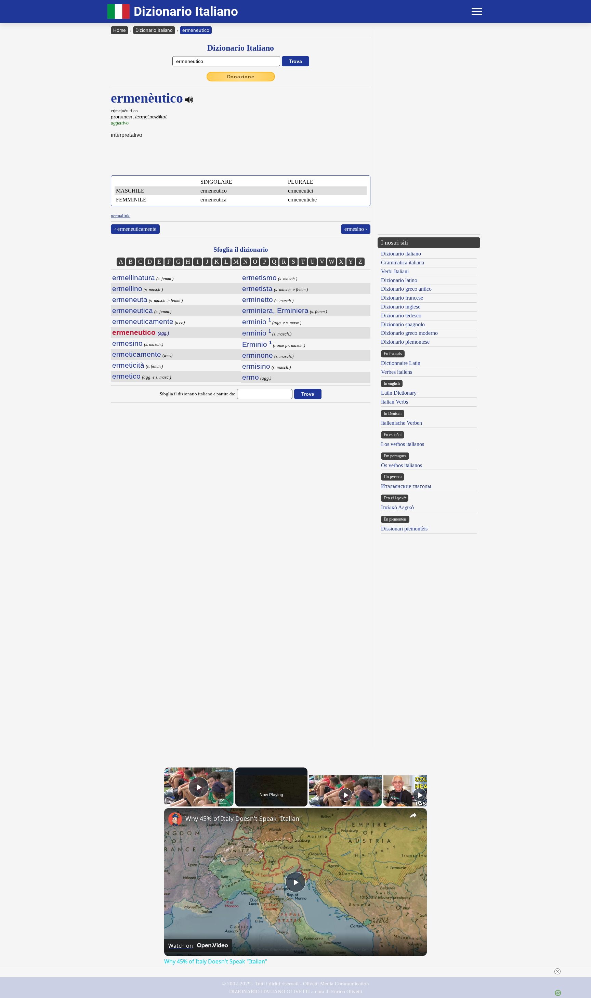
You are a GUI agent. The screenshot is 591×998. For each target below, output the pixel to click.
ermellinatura (133, 277)
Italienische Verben (401, 423)
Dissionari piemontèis (404, 528)
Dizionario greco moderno (409, 333)
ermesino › (355, 229)
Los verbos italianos (402, 444)
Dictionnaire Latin (400, 363)
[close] (557, 971)
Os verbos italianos (401, 465)
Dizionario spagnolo (403, 324)
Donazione (240, 76)
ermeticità (128, 365)
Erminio (257, 344)
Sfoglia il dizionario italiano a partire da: (197, 393)
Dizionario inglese (400, 307)
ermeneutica (132, 310)
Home (119, 30)
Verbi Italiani (395, 271)
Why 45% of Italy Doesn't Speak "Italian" (243, 818)
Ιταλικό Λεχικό (397, 507)
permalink (120, 215)
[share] (413, 815)
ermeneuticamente (142, 321)
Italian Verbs (394, 402)
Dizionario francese (402, 298)
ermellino (127, 288)
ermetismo (259, 277)
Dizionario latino (399, 280)
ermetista (257, 288)
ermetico (126, 376)
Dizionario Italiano (154, 30)
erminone (257, 355)
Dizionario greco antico (406, 289)
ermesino (127, 343)
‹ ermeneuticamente (135, 229)
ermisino (256, 366)
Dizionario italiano (401, 254)
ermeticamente (136, 354)
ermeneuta (129, 299)
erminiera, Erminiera (275, 310)
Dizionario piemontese (405, 342)
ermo (250, 377)
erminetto (257, 299)
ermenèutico (195, 30)
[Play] (345, 795)
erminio (256, 322)
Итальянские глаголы (406, 486)
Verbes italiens (396, 372)
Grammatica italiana (402, 262)
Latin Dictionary (399, 393)
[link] (175, 819)
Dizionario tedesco (401, 315)
